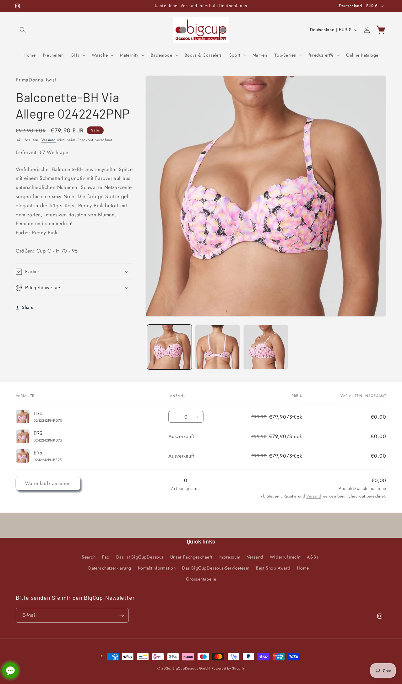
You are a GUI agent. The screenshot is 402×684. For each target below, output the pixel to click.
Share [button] (28, 307)
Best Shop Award (273, 568)
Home (303, 568)
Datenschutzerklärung (109, 568)
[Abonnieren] (121, 615)
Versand (48, 140)
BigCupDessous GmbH (191, 668)
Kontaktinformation (157, 568)
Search (89, 557)
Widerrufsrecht (285, 557)
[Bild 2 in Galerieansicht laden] (217, 347)
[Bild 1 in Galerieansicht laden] (169, 347)
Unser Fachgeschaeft (191, 557)
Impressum (229, 557)
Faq (106, 557)
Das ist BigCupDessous (140, 557)
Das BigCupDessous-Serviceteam (215, 568)
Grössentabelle (201, 579)
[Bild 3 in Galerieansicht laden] (265, 347)
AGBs (312, 557)
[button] (23, 30)
